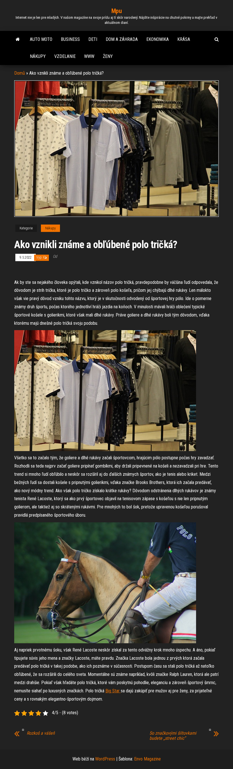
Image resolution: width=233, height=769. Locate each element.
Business (70, 39)
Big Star (113, 690)
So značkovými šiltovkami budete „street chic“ (172, 736)
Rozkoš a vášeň (41, 733)
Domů (19, 73)
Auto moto (41, 39)
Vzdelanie (65, 56)
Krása (183, 39)
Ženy (108, 56)
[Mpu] (18, 39)
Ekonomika (157, 39)
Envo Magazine (147, 759)
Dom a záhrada (122, 39)
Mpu (116, 10)
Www (89, 56)
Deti (92, 39)
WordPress (105, 759)
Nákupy (38, 56)
